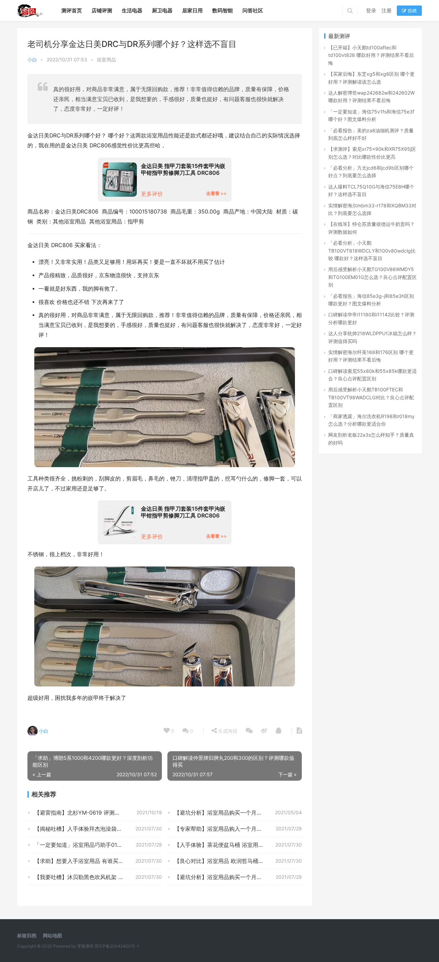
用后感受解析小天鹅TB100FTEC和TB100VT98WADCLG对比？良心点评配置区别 (371, 397)
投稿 (411, 10)
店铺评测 (102, 10)
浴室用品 (106, 59)
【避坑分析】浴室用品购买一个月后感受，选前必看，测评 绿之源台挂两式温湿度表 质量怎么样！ (238, 812)
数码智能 (222, 10)
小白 (32, 59)
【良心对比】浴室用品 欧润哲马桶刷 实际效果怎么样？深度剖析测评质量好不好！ (238, 860)
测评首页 (71, 10)
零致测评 (85, 946)
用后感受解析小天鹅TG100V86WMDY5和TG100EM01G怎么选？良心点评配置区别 (372, 277)
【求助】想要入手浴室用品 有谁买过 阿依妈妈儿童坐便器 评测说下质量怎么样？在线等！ (98, 860)
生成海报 (227, 731)
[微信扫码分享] (249, 731)
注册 (386, 10)
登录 (371, 10)
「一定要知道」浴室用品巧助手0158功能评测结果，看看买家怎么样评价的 (98, 844)
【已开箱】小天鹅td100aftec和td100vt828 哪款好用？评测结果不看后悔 (371, 55)
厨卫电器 (162, 10)
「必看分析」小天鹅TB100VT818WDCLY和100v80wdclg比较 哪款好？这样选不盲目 (372, 250)
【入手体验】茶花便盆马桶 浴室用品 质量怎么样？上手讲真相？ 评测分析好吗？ (238, 844)
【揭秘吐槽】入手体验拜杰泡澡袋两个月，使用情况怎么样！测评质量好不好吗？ (98, 828)
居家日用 (192, 10)
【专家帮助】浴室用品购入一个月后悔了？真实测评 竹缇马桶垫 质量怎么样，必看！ (238, 828)
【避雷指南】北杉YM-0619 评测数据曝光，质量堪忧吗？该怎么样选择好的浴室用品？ (98, 812)
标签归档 (26, 935)
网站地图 (52, 935)
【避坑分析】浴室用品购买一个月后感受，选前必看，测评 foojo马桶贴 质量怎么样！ (238, 877)
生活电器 (132, 10)
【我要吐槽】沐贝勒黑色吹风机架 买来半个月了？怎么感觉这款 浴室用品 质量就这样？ (98, 877)
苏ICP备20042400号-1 (117, 946)
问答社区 (252, 10)
